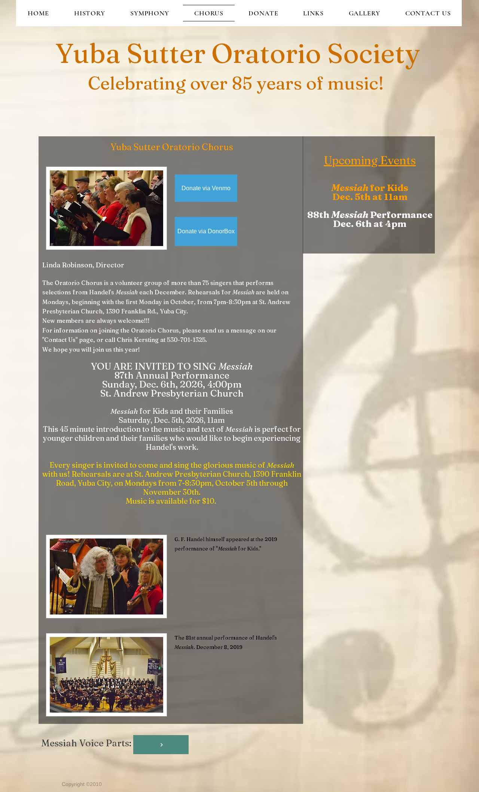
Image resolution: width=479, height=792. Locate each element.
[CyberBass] (161, 744)
